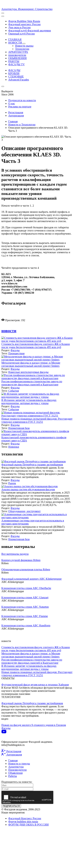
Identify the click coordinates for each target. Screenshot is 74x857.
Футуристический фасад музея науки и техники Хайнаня (35, 684)
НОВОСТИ (15, 42)
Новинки (13, 446)
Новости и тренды (19, 763)
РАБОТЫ (13, 61)
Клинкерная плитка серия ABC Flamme (24, 616)
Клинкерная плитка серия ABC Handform (25, 625)
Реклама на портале (19, 106)
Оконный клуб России (21, 33)
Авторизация (16, 115)
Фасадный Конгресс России (24, 818)
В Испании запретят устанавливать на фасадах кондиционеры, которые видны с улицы (28, 402)
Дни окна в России (19, 27)
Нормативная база (19, 428)
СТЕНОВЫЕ (16, 76)
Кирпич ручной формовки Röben (20, 560)
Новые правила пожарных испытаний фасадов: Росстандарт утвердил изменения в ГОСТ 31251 (36, 420)
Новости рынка (24, 45)
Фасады (15, 350)
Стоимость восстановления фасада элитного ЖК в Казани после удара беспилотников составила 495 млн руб (35, 346)
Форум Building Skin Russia (24, 21)
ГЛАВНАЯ (15, 39)
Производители (17, 769)
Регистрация (15, 112)
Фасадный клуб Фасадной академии (29, 30)
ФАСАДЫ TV (16, 64)
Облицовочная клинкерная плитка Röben (25, 569)
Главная (13, 121)
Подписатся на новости (22, 100)
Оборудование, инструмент (24, 511)
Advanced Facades (18, 79)
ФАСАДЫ (14, 70)
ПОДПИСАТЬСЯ (11, 806)
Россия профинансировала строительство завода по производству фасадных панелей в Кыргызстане (31, 383)
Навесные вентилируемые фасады (28, 372)
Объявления (15, 772)
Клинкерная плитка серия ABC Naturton (25, 606)
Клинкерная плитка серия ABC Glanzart (24, 597)
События (13, 390)
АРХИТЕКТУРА (18, 51)
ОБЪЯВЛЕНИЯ (17, 58)
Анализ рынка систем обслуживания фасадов (28, 489)
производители (17, 55)
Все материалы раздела (15, 553)
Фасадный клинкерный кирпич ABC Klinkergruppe (31, 578)
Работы (12, 776)
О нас (11, 103)
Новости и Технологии (21, 124)
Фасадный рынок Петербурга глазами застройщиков (32, 464)
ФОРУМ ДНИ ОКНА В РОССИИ (28, 824)
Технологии (22, 48)
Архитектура (16, 766)
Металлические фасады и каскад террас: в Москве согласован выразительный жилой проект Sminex (30, 364)
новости (8, 330)
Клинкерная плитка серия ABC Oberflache (26, 588)
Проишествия (16, 353)
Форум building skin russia (23, 821)
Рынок (12, 483)
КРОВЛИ (13, 73)
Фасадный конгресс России (24, 24)
